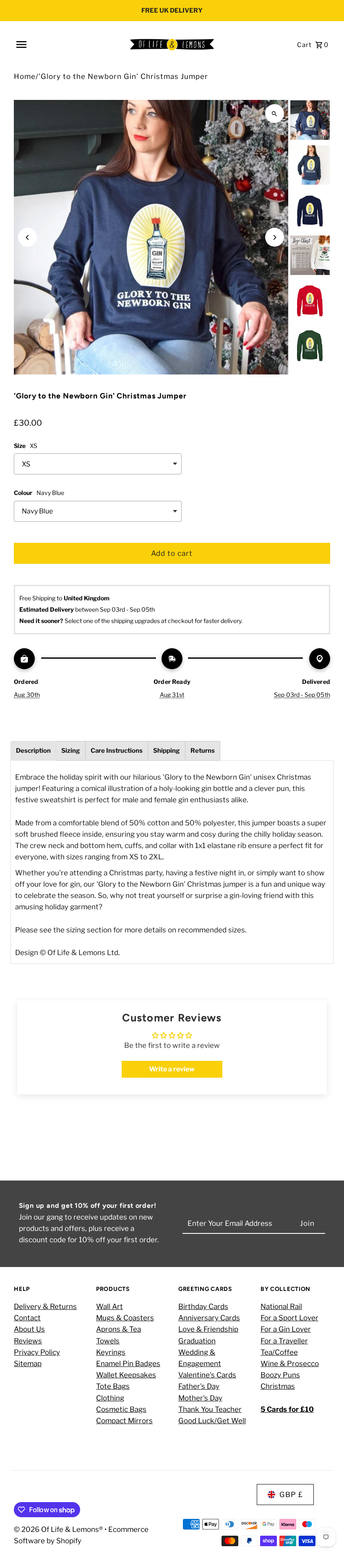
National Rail (281, 1306)
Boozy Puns (280, 1375)
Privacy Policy (37, 1352)
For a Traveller (284, 1341)
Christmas (278, 1386)
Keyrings (110, 1352)
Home (25, 76)
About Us (29, 1329)
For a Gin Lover (286, 1329)
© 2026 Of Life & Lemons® (59, 1529)
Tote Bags (113, 1386)
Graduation (197, 1341)
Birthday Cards (203, 1306)
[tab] (33, 751)
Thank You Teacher (210, 1409)
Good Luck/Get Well (212, 1420)
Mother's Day (200, 1398)
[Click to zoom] (274, 113)
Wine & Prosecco (290, 1363)
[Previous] (27, 237)
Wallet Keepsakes (126, 1375)
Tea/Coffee (279, 1352)
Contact (27, 1318)
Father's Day (198, 1386)
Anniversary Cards (209, 1318)
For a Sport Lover (289, 1318)
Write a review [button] (172, 1069)
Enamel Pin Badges (128, 1363)
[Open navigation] (69, 44)
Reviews (28, 1341)
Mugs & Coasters (125, 1318)
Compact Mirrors (124, 1420)
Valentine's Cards (207, 1375)
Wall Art (109, 1306)
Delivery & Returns (45, 1306)
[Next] (274, 237)
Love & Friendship (208, 1329)
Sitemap (28, 1363)
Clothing (110, 1398)
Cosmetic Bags (121, 1409)
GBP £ (291, 1494)
